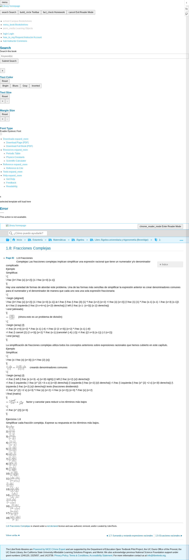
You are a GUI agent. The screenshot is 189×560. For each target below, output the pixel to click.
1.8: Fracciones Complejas (18, 526)
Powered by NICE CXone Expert (49, 549)
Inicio (19, 240)
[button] (11, 182)
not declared (53, 526)
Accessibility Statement (101, 555)
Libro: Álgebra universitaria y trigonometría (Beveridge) (121, 240)
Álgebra (80, 240)
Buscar (11, 233)
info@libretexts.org (156, 555)
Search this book (8, 51)
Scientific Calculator (16, 161)
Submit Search (9, 61)
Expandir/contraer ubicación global (181, 239)
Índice (165, 264)
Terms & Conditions (79, 555)
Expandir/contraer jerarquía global (9, 240)
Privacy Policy (61, 555)
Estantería (37, 240)
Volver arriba (11, 535)
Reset (5, 81)
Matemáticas (59, 240)
